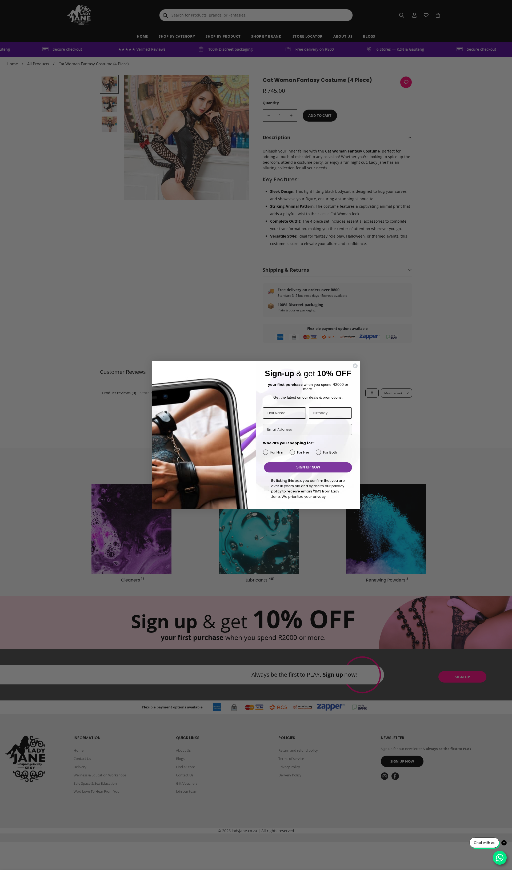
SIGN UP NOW (308, 467)
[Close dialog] (355, 365)
